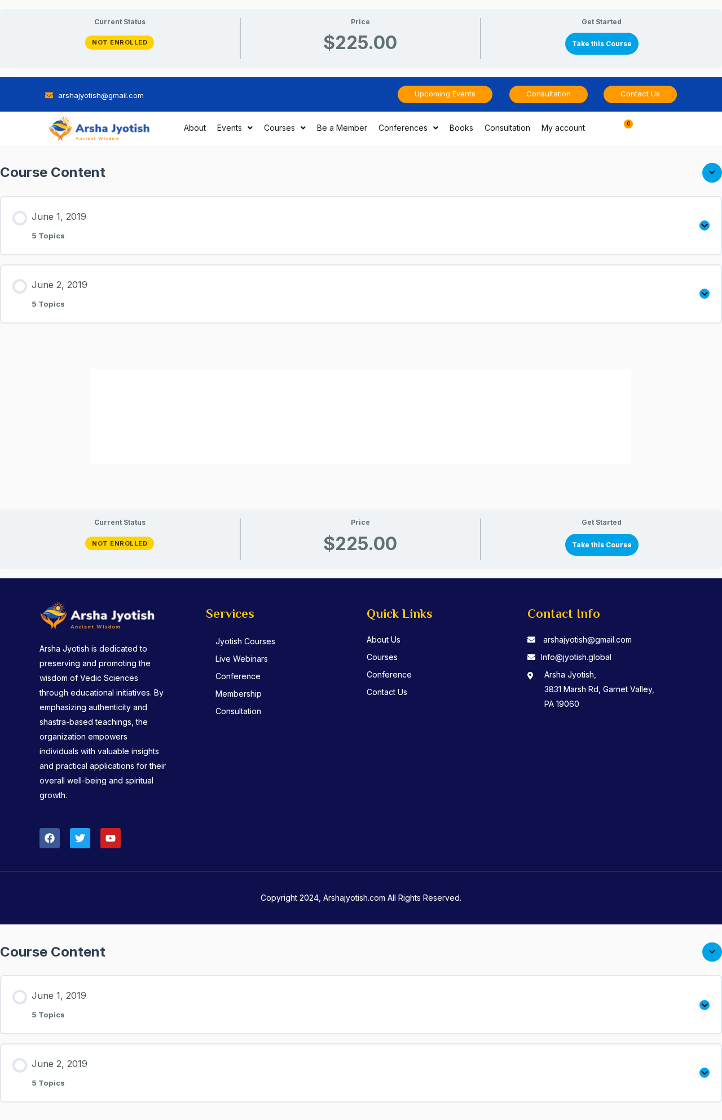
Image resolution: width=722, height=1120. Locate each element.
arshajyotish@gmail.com (587, 639)
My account (563, 127)
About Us (383, 639)
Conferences (403, 127)
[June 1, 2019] (704, 225)
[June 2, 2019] (704, 294)
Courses (279, 127)
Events (229, 127)
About (195, 127)
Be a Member (342, 127)
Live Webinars (241, 658)
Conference (238, 676)
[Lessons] (712, 173)
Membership (238, 693)
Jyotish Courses (245, 641)
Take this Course (602, 43)
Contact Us (387, 692)
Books (461, 127)
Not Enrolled (119, 42)
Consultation (507, 127)
